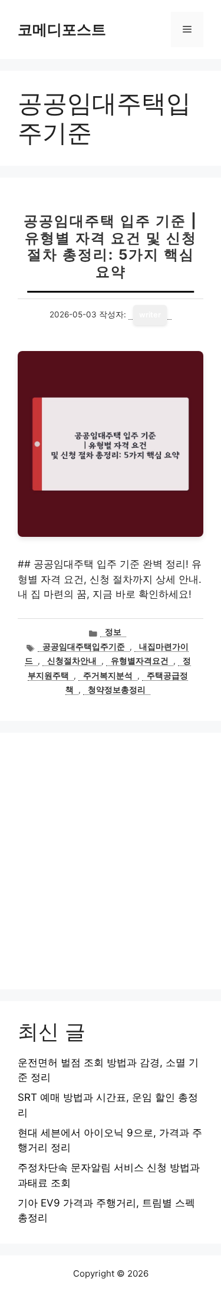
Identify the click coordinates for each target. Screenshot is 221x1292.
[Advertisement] (110, 861)
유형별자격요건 (140, 660)
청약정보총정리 (117, 689)
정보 (113, 632)
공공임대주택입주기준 (83, 646)
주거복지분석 (108, 675)
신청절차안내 (72, 660)
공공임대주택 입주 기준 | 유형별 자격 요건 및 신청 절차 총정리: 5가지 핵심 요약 (110, 246)
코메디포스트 (62, 29)
